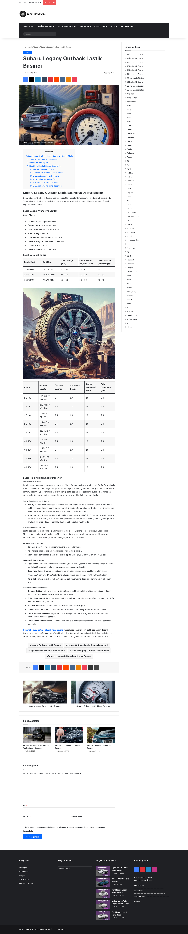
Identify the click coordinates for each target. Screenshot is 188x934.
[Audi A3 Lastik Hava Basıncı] (103, 882)
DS (128, 161)
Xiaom (129, 327)
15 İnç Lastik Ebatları (135, 58)
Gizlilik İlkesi (24, 880)
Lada (129, 204)
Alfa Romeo (131, 94)
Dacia (129, 149)
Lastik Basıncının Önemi (42, 169)
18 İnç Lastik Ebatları (135, 70)
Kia (128, 201)
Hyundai (130, 181)
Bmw (129, 114)
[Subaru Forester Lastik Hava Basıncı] (101, 735)
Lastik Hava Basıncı (66, 26)
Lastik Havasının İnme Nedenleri (46, 186)
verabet (137, 901)
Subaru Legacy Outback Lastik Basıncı (90, 650)
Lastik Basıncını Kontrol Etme (44, 176)
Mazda (129, 236)
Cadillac (130, 125)
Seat (129, 280)
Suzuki (129, 299)
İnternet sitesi (76, 816)
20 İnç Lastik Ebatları (135, 78)
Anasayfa (28, 26)
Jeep (129, 197)
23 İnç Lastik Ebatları (135, 90)
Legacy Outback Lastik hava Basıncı (47, 650)
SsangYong (131, 291)
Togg (129, 307)
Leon (129, 220)
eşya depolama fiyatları (143, 880)
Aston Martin (132, 102)
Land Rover (131, 212)
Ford (129, 169)
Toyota (130, 311)
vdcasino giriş (139, 896)
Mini (128, 244)
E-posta (27, 816)
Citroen (130, 141)
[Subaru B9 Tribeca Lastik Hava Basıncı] (69, 735)
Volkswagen (132, 319)
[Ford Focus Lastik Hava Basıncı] (103, 915)
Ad (25, 805)
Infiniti (129, 185)
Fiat (128, 165)
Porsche (130, 264)
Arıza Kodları (127, 26)
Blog (112, 26)
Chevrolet (131, 133)
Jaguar (130, 193)
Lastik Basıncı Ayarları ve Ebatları (42, 159)
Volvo (129, 323)
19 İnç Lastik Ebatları (135, 74)
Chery (129, 129)
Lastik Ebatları (44, 26)
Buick (129, 118)
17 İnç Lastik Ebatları (135, 66)
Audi (129, 106)
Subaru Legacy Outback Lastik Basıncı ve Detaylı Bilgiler (49, 156)
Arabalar (84, 26)
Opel (129, 256)
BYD (129, 121)
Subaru (37, 47)
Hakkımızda (24, 872)
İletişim (22, 876)
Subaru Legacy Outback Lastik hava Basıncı (69, 656)
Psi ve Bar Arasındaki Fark (43, 179)
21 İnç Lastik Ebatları (135, 82)
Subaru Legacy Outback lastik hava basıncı (43, 630)
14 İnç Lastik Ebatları (135, 54)
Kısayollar (100, 26)
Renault (130, 268)
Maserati (130, 228)
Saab (129, 276)
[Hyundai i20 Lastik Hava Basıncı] (103, 871)
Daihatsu (130, 153)
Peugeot (130, 260)
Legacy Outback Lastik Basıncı (46, 645)
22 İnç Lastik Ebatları (135, 86)
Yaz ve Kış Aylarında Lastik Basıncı (46, 172)
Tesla (129, 303)
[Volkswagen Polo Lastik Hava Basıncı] (103, 904)
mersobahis (138, 891)
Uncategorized (133, 315)
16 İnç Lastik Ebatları (135, 62)
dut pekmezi (139, 885)
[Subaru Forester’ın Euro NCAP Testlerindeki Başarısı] (37, 735)
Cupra (129, 145)
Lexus (129, 224)
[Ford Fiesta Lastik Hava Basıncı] (103, 893)
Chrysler (130, 137)
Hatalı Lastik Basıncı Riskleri (44, 182)
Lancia (129, 208)
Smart (129, 287)
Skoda (129, 284)
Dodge (129, 157)
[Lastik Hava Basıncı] (33, 13)
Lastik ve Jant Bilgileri (37, 163)
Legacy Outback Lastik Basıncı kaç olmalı (88, 645)
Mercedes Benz (133, 240)
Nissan (129, 252)
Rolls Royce (132, 272)
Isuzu (129, 189)
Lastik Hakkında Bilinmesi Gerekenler (44, 166)
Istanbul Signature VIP (143, 877)
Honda (129, 177)
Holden (130, 173)
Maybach (131, 232)
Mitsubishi (131, 248)
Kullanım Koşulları (26, 883)
